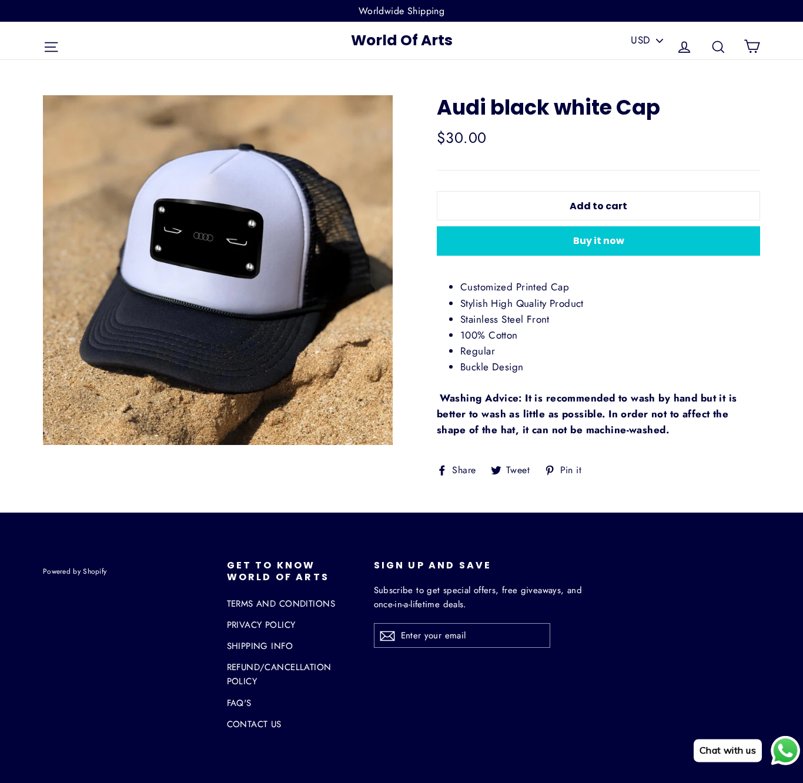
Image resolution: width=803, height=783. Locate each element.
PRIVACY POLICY (261, 624)
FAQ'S (239, 703)
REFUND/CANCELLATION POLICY (279, 674)
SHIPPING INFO (260, 646)
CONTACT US (254, 724)
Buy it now (598, 240)
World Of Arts (402, 40)
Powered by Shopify (74, 571)
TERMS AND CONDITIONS (281, 603)
